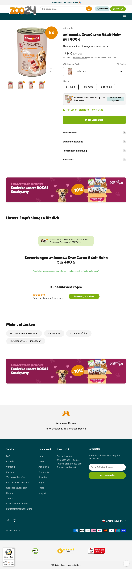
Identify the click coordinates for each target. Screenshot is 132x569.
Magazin (43, 493)
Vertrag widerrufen (15, 477)
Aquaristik (44, 466)
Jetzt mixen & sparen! (116, 99)
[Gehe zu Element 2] (20, 85)
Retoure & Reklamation (17, 482)
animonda (68, 28)
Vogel (41, 482)
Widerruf (78, 565)
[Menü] (13, 549)
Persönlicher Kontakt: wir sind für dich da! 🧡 (66, 2)
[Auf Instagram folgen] (14, 521)
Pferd (41, 487)
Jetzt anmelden (107, 475)
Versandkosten (80, 57)
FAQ (8, 456)
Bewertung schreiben (84, 296)
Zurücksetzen (82, 8)
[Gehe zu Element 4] (41, 85)
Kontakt (10, 461)
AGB (52, 565)
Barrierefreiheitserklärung (19, 509)
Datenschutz (60, 565)
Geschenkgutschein (16, 487)
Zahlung (10, 472)
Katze (41, 461)
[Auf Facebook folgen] (8, 521)
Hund (41, 456)
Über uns (10, 493)
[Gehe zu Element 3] (31, 85)
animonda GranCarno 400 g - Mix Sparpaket (89, 99)
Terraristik (44, 472)
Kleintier (43, 477)
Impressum (70, 565)
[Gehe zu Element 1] (10, 85)
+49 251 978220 (74, 242)
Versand (10, 466)
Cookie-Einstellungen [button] (17, 503)
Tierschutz (11, 498)
